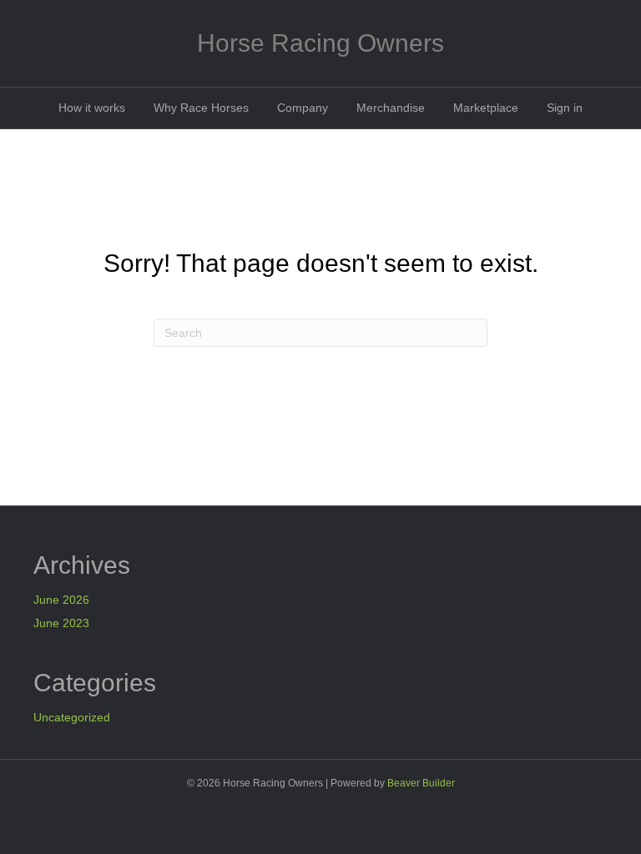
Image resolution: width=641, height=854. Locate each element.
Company (302, 107)
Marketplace (485, 107)
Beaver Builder (421, 783)
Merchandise (390, 107)
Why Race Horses (201, 107)
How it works (91, 107)
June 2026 (61, 599)
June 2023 (61, 623)
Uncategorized (71, 717)
